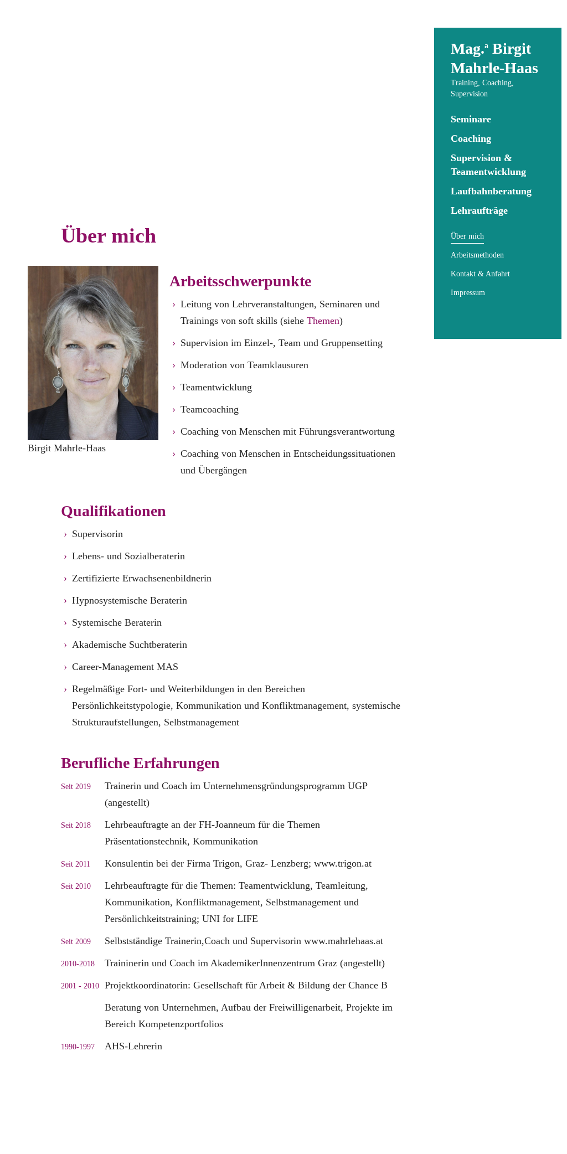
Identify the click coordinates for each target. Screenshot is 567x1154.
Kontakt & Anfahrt (480, 274)
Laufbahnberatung (491, 191)
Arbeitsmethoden (477, 255)
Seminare (471, 119)
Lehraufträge (479, 210)
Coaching (471, 138)
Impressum (468, 292)
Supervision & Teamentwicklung (488, 164)
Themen (323, 320)
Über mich (467, 236)
